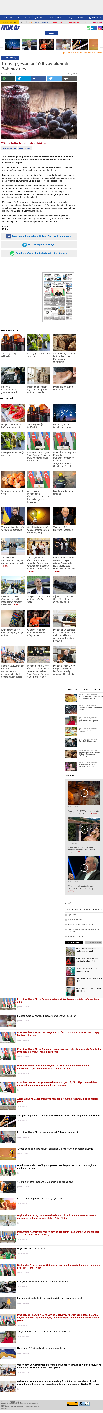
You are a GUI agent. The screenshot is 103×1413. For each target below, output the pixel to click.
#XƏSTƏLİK (24, 148)
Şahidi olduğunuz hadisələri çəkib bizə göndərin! (41, 253)
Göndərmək (73, 943)
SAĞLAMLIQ (81, 18)
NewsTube (96, 18)
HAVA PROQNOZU (42, 22)
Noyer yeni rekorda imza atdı (31, 1248)
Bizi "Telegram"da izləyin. (42, 244)
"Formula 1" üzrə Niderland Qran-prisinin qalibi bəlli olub (45, 1182)
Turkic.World (97, 22)
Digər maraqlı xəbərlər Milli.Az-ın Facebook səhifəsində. (41, 236)
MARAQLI (69, 18)
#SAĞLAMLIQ (9, 148)
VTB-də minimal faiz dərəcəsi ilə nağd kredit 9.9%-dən (24, 143)
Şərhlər (96, 689)
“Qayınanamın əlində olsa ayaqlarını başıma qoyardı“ (43, 1331)
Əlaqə (5, 22)
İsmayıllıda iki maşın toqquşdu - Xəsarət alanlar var (42, 1281)
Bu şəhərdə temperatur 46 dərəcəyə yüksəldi (39, 1198)
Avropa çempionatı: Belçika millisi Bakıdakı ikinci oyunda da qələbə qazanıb (55, 1149)
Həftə (85, 689)
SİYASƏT (27, 18)
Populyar (72, 689)
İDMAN (51, 18)
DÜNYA (60, 18)
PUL (31, 22)
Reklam (13, 22)
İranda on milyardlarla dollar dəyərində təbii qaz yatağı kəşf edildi (49, 1298)
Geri (1, 44)
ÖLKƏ (18, 18)
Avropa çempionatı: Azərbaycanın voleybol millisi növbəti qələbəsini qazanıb (58, 1115)
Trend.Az (63, 22)
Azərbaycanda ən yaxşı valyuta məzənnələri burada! (84, 52)
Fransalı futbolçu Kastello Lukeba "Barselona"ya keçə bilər (46, 1016)
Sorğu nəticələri (94, 943)
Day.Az (54, 22)
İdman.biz (85, 22)
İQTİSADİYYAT (39, 18)
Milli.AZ (10, 27)
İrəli (101, 44)
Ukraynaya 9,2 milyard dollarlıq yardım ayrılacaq (41, 1348)
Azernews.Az (74, 22)
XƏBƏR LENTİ (7, 18)
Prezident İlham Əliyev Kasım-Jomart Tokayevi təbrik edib (48, 1132)
